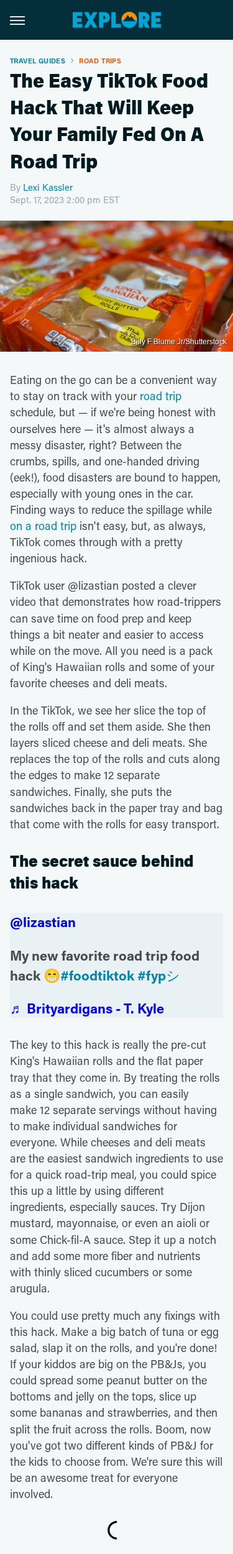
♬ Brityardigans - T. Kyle (87, 1008)
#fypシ (158, 975)
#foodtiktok (97, 975)
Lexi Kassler (48, 187)
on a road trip (43, 525)
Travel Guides (37, 60)
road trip (160, 395)
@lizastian (43, 922)
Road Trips (100, 60)
